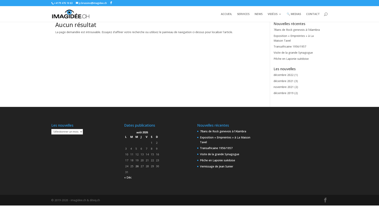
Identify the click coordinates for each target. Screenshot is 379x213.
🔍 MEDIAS (294, 14)
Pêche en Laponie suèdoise (291, 59)
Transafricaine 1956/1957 (290, 46)
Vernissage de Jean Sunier (216, 166)
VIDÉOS (273, 14)
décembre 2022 (284, 75)
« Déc (128, 177)
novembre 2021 (284, 87)
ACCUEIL (226, 14)
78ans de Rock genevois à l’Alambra (297, 30)
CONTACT (313, 14)
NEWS (259, 14)
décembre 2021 (284, 81)
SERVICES (243, 14)
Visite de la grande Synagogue (293, 52)
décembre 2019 (284, 93)
